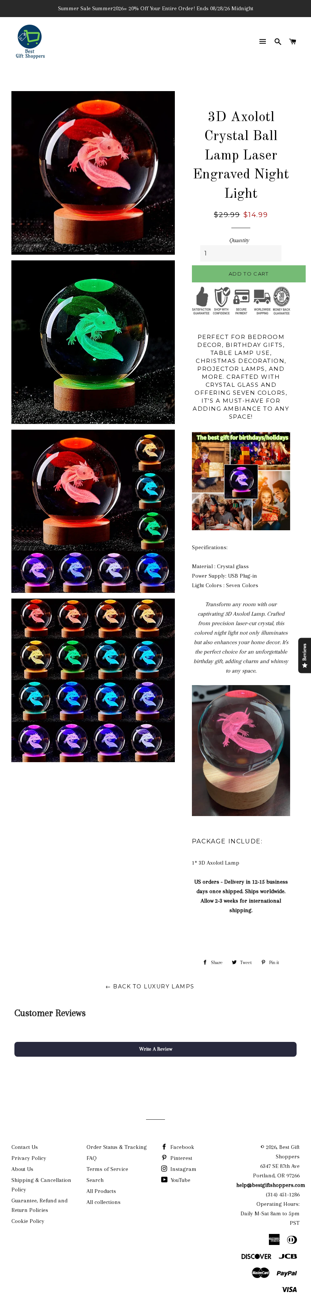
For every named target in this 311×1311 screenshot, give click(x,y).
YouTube (179, 1180)
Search (95, 1180)
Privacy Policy (28, 1158)
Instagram (182, 1169)
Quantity (239, 240)
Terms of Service (107, 1169)
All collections (103, 1202)
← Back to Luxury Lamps (150, 986)
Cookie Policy (27, 1221)
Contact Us (24, 1147)
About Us (22, 1169)
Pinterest (180, 1158)
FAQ (91, 1158)
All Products (101, 1191)
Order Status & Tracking (116, 1147)
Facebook (181, 1147)
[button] (155, 1049)
